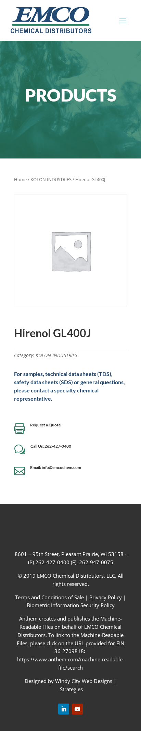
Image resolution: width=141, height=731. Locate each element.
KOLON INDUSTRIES (51, 179)
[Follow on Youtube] (77, 709)
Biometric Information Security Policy (71, 605)
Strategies (71, 689)
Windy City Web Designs (83, 680)
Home (20, 179)
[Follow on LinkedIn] (63, 709)
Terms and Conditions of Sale (50, 597)
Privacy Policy (105, 597)
